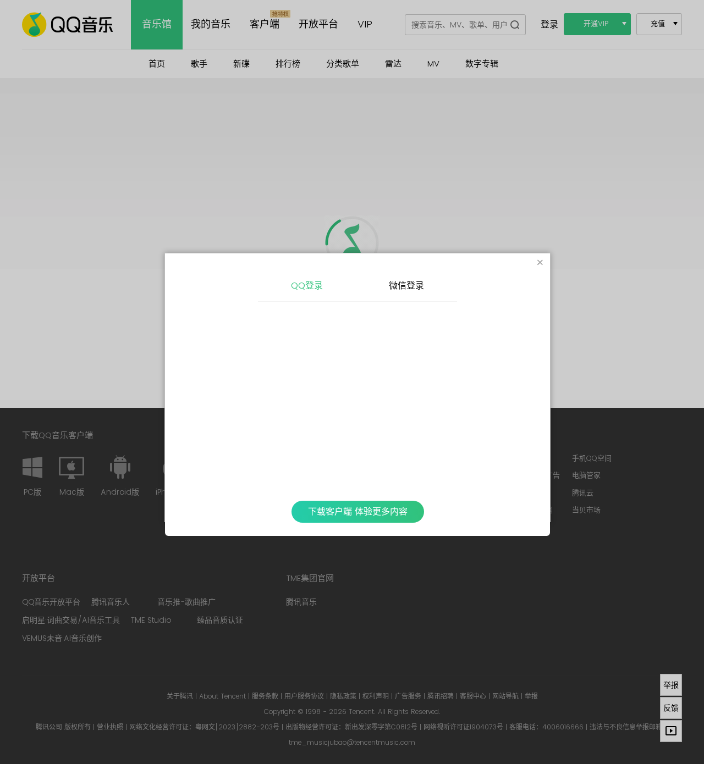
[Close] (540, 263)
